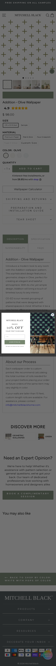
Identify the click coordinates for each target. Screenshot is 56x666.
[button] (14, 342)
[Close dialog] (52, 314)
